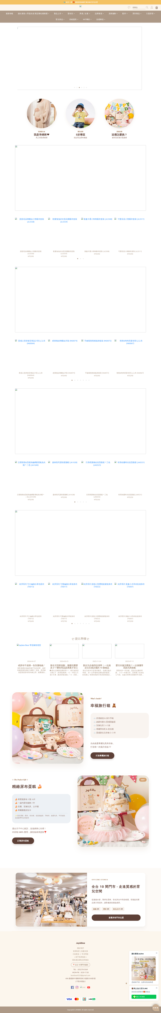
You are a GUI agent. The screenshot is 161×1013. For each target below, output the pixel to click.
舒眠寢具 (73, 20)
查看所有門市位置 (116, 918)
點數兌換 (84, 951)
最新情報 (9, 14)
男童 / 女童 (84, 14)
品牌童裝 (98, 14)
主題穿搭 (149, 14)
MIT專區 (86, 20)
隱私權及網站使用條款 (80, 960)
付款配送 (76, 954)
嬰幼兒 (70, 14)
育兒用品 (59, 20)
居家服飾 (112, 14)
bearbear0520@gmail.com (80, 975)
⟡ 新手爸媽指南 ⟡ (80, 957)
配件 (124, 14)
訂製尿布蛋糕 (23, 841)
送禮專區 (100, 20)
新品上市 (57, 14)
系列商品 (136, 14)
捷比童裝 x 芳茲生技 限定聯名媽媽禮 (33, 14)
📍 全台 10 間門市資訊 (80, 965)
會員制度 (76, 951)
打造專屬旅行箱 (102, 755)
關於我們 (80, 948)
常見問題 (85, 954)
